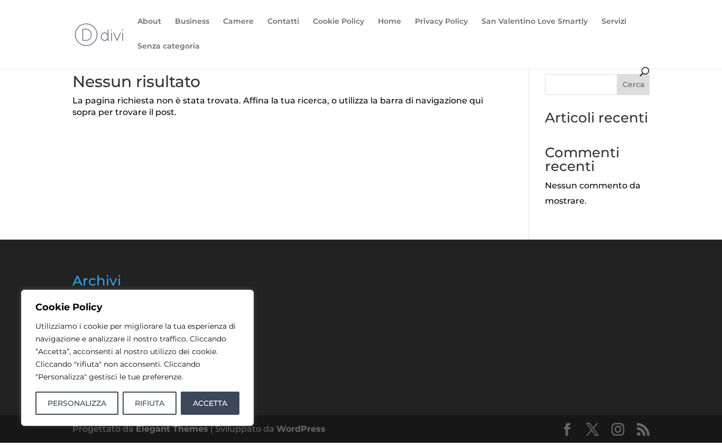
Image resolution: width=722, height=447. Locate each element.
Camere (238, 21)
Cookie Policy (338, 21)
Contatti (283, 21)
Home (389, 21)
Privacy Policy (441, 21)
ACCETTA (210, 403)
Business (192, 21)
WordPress (301, 429)
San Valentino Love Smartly (535, 21)
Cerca (633, 84)
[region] (137, 358)
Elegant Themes (172, 429)
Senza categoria (168, 46)
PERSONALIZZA (77, 403)
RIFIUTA (149, 403)
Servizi (613, 21)
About (149, 21)
